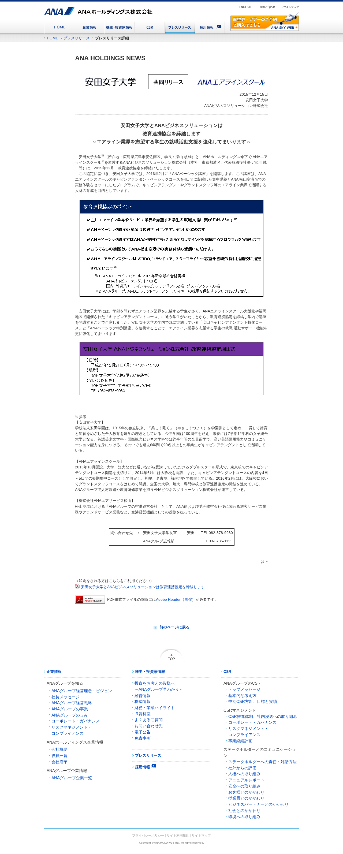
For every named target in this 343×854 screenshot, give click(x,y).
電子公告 (143, 732)
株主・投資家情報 (150, 671)
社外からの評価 (242, 768)
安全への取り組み (244, 786)
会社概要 (59, 749)
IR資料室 (143, 713)
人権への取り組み (244, 773)
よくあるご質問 (149, 719)
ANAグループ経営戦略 (71, 702)
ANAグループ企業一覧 (71, 777)
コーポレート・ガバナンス (75, 721)
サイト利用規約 (178, 835)
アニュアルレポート (246, 780)
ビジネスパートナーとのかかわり (258, 804)
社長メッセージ (65, 697)
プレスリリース (77, 38)
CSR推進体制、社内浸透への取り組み (262, 716)
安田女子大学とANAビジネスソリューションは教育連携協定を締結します (143, 587)
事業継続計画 (240, 741)
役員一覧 (59, 755)
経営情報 (143, 695)
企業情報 (54, 671)
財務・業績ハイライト (155, 707)
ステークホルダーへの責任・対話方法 (262, 761)
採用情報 (143, 767)
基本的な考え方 (242, 695)
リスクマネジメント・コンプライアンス (71, 730)
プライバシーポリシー (148, 835)
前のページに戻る (174, 627)
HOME (52, 38)
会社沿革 (59, 761)
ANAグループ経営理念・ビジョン (81, 690)
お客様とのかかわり (246, 792)
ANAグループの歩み (69, 715)
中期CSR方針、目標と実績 (252, 701)
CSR (227, 671)
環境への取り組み (244, 816)
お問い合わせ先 (149, 726)
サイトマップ (201, 835)
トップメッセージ (244, 689)
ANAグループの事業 (69, 709)
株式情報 (143, 701)
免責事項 (143, 738)
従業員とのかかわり (246, 798)
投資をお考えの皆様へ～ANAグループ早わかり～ (159, 686)
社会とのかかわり (244, 810)
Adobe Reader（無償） (176, 599)
